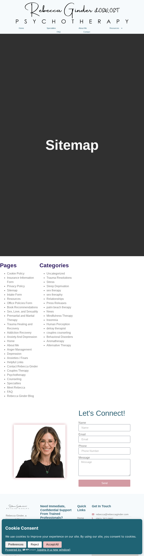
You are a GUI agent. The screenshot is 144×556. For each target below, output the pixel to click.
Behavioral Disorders (60, 336)
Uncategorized (56, 273)
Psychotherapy (16, 374)
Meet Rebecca (16, 387)
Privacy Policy (16, 286)
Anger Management (19, 349)
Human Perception (58, 324)
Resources (114, 28)
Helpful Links (15, 362)
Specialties (51, 28)
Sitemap (12, 290)
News (50, 311)
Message (84, 457)
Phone (82, 446)
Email (82, 434)
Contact (86, 32)
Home (21, 28)
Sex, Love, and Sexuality (22, 311)
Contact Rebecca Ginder (22, 366)
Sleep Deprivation (58, 286)
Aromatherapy (55, 341)
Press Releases (56, 303)
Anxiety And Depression (22, 336)
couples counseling (59, 332)
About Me (83, 28)
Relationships (55, 298)
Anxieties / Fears (17, 357)
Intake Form (14, 294)
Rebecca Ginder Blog (20, 395)
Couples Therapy (18, 370)
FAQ (59, 32)
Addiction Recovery (19, 332)
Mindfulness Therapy (60, 315)
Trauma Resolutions (59, 277)
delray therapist (56, 328)
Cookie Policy (15, 273)
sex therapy (54, 290)
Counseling (14, 379)
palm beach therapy (59, 307)
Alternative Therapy (59, 345)
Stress (50, 281)
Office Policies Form (19, 303)
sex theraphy (55, 294)
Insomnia (52, 319)
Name (82, 422)
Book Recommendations (22, 307)
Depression (14, 353)
